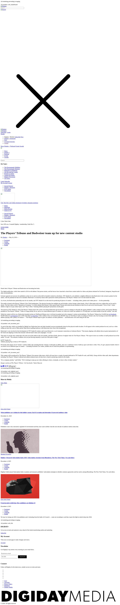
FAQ (5, 140)
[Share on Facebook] (3, 366)
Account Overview (9, 141)
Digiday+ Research (9, 187)
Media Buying (8, 209)
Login (8, 132)
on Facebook (112, 314)
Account (3, 543)
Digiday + (7, 146)
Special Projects (8, 186)
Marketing (7, 207)
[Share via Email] (7, 366)
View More (4, 383)
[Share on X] (5, 366)
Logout (6, 143)
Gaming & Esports (9, 175)
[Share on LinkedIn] (1, 366)
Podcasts (12, 146)
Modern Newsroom (9, 177)
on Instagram (14, 316)
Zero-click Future (5, 409)
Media (6, 206)
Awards (22, 146)
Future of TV (8, 210)
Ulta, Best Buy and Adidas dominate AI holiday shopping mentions (19, 203)
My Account (4, 183)
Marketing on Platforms (10, 170)
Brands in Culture (9, 173)
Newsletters (7, 190)
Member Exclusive (6, 454)
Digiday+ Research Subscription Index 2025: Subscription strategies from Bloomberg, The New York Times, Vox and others (37, 457)
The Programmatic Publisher (12, 167)
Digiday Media (8, 587)
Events (17, 146)
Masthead (7, 585)
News (2, 146)
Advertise (7, 582)
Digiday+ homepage (10, 138)
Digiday (5, 237)
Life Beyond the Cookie (11, 172)
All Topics (7, 178)
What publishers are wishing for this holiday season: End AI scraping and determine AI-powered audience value (34, 412)
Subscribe (3, 132)
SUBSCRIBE (5, 227)
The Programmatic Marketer (12, 169)
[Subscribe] (4, 131)
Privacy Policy (8, 584)
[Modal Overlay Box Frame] (14, 556)
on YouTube (34, 316)
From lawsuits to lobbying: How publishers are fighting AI (18, 503)
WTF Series (7, 189)
